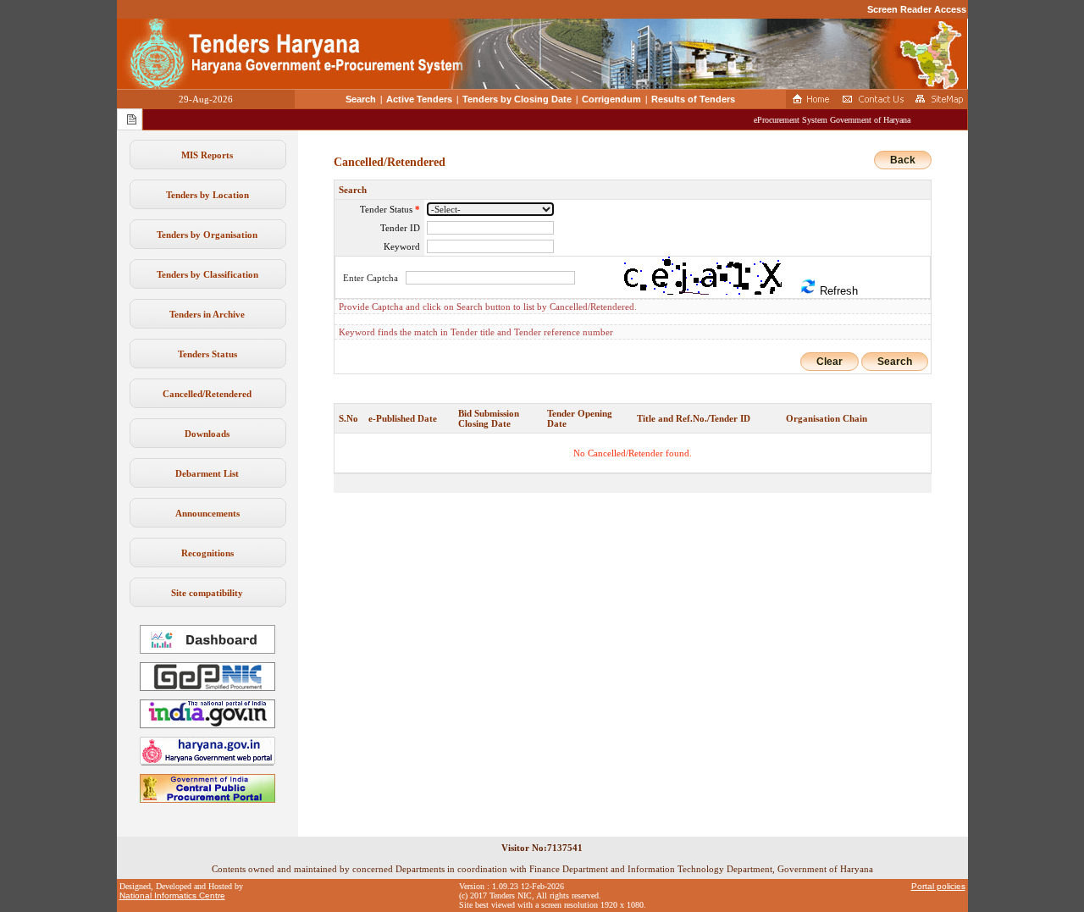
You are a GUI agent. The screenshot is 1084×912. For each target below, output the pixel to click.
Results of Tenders (693, 99)
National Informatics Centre (172, 895)
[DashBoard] (207, 650)
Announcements (207, 513)
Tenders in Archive (207, 314)
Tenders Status (207, 354)
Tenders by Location (207, 195)
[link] (207, 688)
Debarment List (207, 473)
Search (361, 99)
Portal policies (938, 886)
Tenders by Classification (207, 274)
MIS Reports (207, 155)
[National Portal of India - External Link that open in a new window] (207, 725)
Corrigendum (611, 99)
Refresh (837, 291)
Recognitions (207, 553)
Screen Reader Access (916, 9)
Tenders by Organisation (207, 234)
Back (902, 160)
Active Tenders (419, 99)
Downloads (207, 433)
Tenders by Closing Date (517, 99)
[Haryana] (207, 762)
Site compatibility (207, 593)
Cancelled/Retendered (207, 394)
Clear (829, 362)
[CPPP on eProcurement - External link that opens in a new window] (207, 799)
